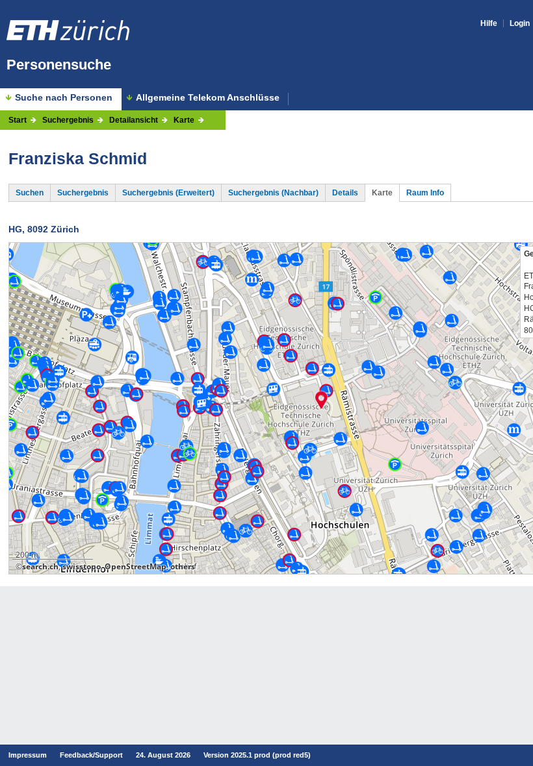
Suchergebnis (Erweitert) (168, 192)
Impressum (27, 755)
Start (17, 120)
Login (520, 23)
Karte (184, 120)
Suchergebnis (68, 120)
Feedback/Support (91, 755)
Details (345, 192)
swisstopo (81, 566)
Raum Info (425, 192)
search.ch (40, 566)
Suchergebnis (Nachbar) (273, 192)
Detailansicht (133, 120)
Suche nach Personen (63, 97)
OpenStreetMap (135, 566)
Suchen (30, 192)
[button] (321, 400)
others (182, 566)
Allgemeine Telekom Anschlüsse (208, 98)
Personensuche (58, 64)
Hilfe (488, 23)
